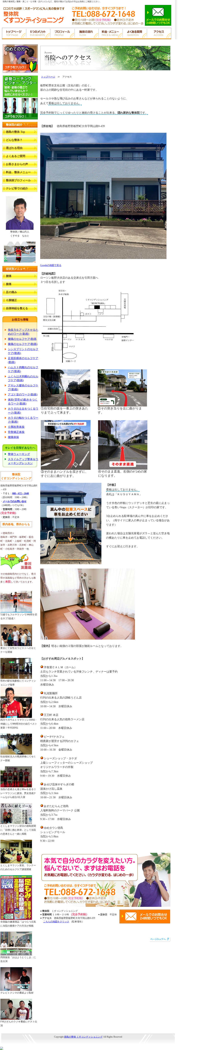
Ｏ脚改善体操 (16, 426)
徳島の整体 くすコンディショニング (83, 1036)
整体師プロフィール (18, 180)
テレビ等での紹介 (17, 188)
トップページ (48, 76)
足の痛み (11, 292)
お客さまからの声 (17, 164)
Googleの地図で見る (50, 265)
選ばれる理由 (14, 148)
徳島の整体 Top (15, 131)
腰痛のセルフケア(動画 (22, 338)
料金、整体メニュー (18, 172)
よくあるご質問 (15, 156)
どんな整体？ (14, 139)
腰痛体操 (13, 437)
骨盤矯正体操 (16, 432)
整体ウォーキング (19, 454)
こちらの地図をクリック (56, 921)
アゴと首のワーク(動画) (22, 394)
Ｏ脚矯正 (11, 300)
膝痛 (8, 284)
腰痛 (8, 276)
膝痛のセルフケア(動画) (22, 344)
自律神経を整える (17, 308)
